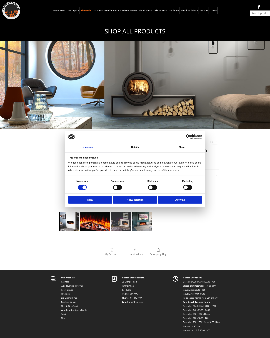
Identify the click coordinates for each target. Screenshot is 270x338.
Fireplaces (173, 10)
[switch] (117, 187)
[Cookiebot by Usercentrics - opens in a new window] (188, 136)
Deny (90, 199)
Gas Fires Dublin (68, 301)
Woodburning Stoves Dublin (74, 310)
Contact (213, 10)
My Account (111, 254)
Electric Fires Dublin (70, 306)
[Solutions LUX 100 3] (142, 221)
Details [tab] (135, 147)
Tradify (64, 314)
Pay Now (204, 10)
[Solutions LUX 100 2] (121, 221)
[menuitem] (212, 142)
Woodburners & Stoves (72, 285)
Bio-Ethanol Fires (188, 10)
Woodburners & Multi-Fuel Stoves (120, 10)
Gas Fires (97, 10)
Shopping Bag (158, 254)
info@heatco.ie (136, 301)
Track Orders (135, 254)
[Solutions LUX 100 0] (69, 221)
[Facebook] (259, 7)
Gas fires (65, 281)
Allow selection (135, 199)
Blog (63, 318)
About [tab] (181, 147)
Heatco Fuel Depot (69, 10)
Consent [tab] (88, 147)
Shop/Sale (86, 10)
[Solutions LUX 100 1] (95, 221)
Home (56, 10)
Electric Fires (144, 10)
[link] (70, 10)
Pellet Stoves (159, 10)
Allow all (180, 199)
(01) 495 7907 (136, 297)
